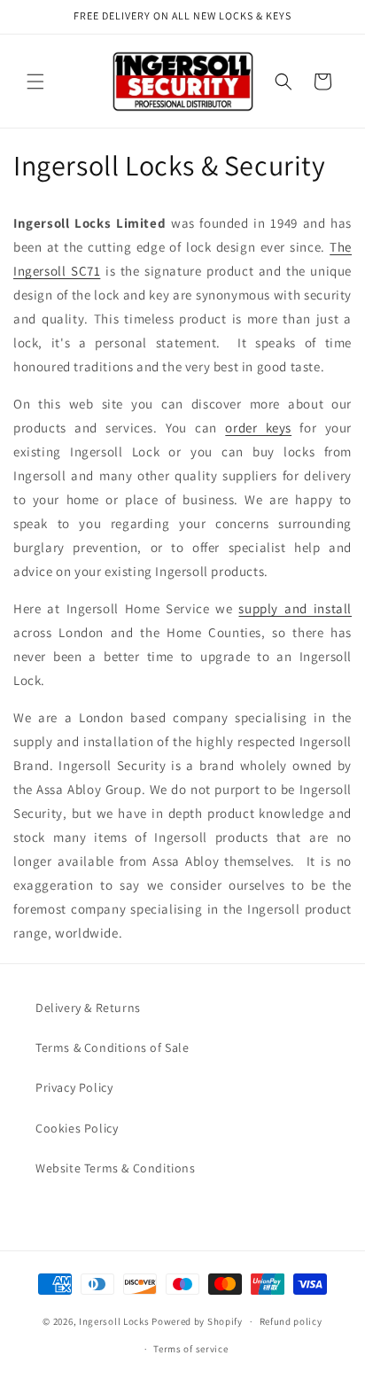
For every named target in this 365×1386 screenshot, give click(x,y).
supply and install (295, 608)
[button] (35, 81)
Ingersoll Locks (114, 1321)
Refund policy (291, 1321)
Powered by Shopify (197, 1321)
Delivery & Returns (88, 1008)
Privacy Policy (74, 1087)
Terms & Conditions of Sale (112, 1047)
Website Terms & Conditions (115, 1168)
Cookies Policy (76, 1128)
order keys (258, 427)
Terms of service (190, 1349)
